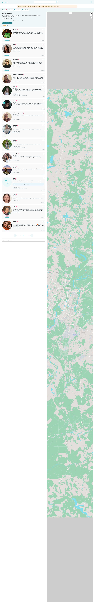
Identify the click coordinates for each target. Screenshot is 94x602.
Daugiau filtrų (26, 9)
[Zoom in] (91, 13)
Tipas (4, 9)
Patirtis (10, 9)
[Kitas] (31, 235)
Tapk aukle (87, 1)
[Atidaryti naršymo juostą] (91, 2)
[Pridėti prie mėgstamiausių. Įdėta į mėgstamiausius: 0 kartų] (44, 74)
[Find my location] (91, 18)
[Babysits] (5, 2)
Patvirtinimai (17, 9)
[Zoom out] (91, 15)
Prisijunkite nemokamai (7, 22)
